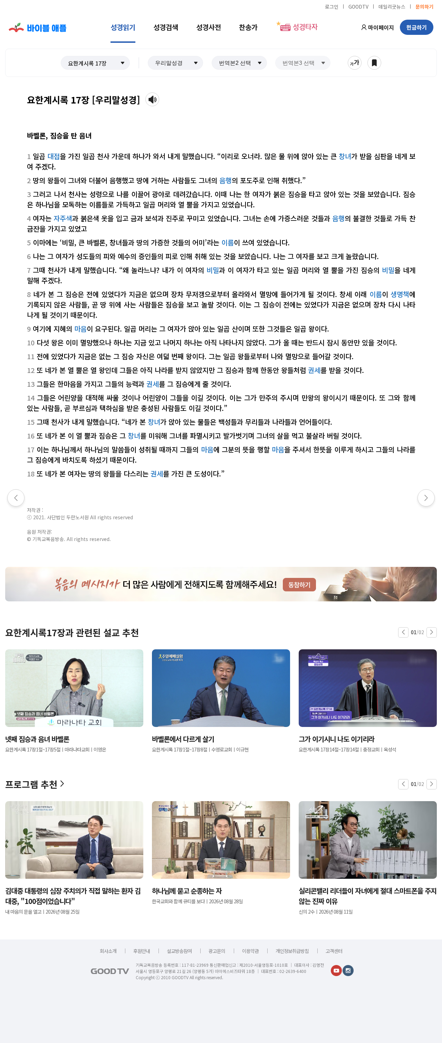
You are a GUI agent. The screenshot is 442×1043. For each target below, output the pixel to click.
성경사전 (208, 27)
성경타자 (305, 27)
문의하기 (424, 6)
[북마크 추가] (374, 63)
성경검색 (165, 27)
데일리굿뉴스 (391, 6)
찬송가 (248, 27)
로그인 (331, 6)
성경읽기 (122, 27)
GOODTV (358, 6)
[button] (95, 63)
